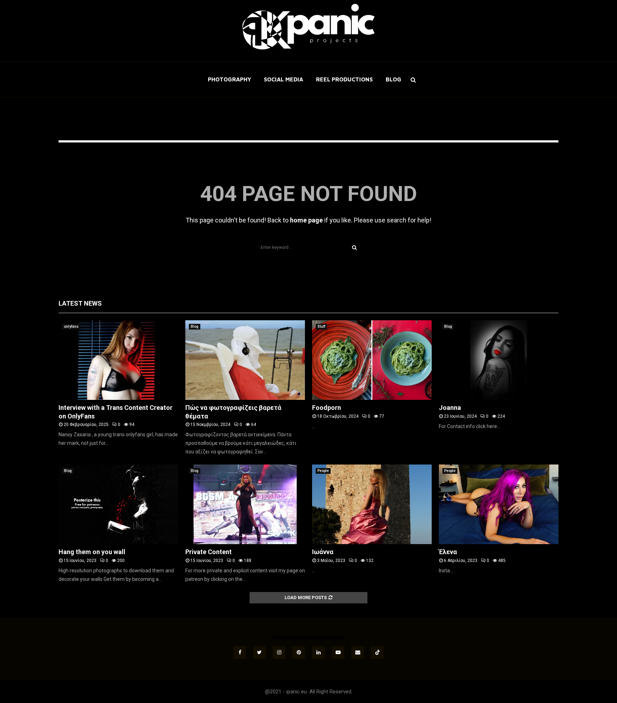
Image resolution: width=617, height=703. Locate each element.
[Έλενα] (498, 504)
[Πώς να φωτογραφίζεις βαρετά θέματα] (245, 360)
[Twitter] (259, 652)
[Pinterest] (298, 652)
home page (306, 220)
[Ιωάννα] (372, 504)
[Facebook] (240, 652)
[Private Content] (245, 504)
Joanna (450, 407)
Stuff (321, 326)
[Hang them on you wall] (118, 504)
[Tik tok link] (377, 652)
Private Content (208, 552)
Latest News (80, 303)
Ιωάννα (322, 552)
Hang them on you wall (92, 552)
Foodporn (326, 407)
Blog (393, 79)
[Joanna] (498, 360)
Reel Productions (344, 79)
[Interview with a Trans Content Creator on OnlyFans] (118, 360)
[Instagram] (279, 652)
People (323, 471)
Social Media (283, 79)
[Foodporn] (372, 360)
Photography (229, 79)
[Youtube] (338, 652)
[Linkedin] (318, 652)
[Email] (357, 652)
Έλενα (448, 552)
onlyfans (71, 326)
